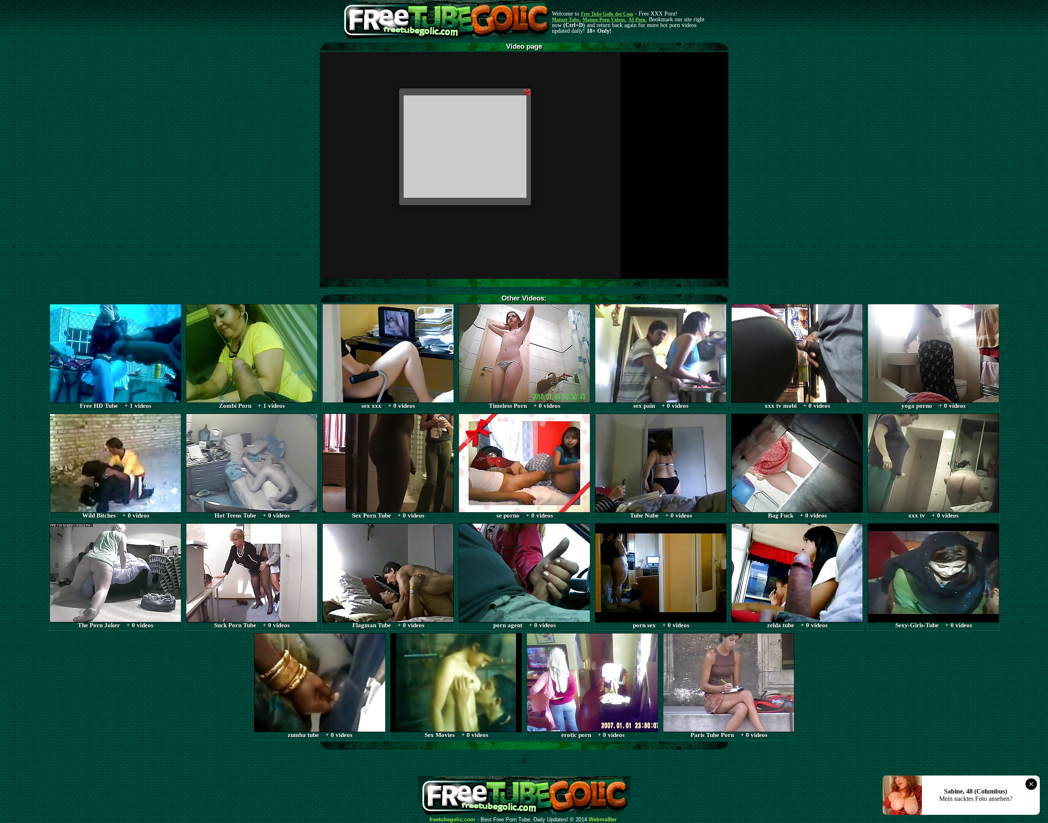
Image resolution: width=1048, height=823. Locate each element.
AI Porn (637, 20)
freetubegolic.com (452, 820)
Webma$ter (603, 820)
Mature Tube (565, 20)
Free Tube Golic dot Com (607, 14)
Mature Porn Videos (604, 20)
